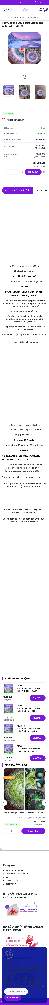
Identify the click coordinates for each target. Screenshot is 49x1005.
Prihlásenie (26, 2)
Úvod (4, 18)
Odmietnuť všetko (16, 991)
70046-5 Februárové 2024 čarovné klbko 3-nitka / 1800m (28, 708)
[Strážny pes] (44, 172)
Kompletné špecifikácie (17, 190)
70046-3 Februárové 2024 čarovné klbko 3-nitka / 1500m (28, 729)
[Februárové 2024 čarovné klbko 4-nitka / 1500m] (24, 48)
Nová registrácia (41, 2)
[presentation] (5, 53)
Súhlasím (12, 997)
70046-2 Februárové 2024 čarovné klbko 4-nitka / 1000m (28, 688)
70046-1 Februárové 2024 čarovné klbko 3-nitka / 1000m (28, 749)
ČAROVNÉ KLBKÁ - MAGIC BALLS (24, 18)
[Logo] (25, 10)
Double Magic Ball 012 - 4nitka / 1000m (23, 813)
